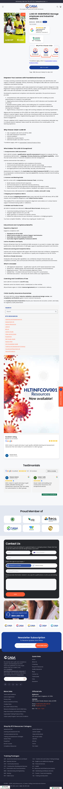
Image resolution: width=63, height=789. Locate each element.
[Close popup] (59, 377)
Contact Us (16, 409)
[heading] (14, 387)
